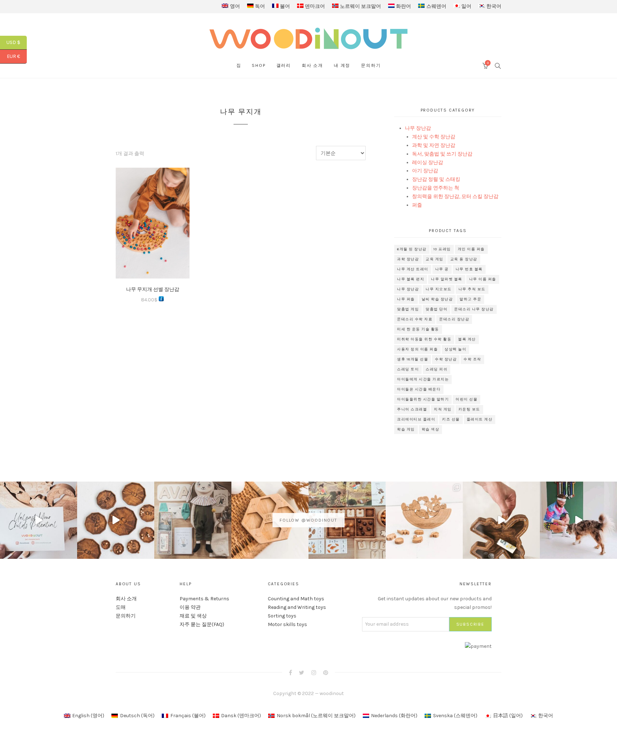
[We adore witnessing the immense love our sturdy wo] (192, 520)
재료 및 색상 (193, 616)
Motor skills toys (287, 624)
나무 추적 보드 (472, 289)
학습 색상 (431, 429)
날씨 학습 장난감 (437, 299)
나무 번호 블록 (469, 269)
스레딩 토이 (408, 369)
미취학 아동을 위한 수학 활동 (424, 339)
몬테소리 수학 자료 (414, 319)
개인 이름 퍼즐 (471, 249)
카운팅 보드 (469, 409)
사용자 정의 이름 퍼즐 (417, 349)
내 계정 (342, 65)
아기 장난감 (425, 171)
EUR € (17, 56)
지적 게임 (443, 409)
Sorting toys (282, 616)
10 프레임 (442, 249)
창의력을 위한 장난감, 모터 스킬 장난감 (455, 196)
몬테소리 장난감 (454, 319)
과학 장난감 (408, 259)
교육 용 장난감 (463, 259)
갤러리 (283, 65)
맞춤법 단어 (436, 309)
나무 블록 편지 (410, 279)
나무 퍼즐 (406, 299)
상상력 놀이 (455, 349)
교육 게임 (434, 259)
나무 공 (442, 269)
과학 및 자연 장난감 (433, 145)
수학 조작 (472, 359)
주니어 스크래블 (412, 409)
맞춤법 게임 (408, 309)
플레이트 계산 (480, 419)
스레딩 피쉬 (436, 369)
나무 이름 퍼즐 (482, 279)
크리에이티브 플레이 (416, 419)
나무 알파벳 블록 (446, 279)
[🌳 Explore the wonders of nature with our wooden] (424, 520)
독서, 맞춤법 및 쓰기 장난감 (442, 154)
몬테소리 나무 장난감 (474, 309)
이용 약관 (190, 607)
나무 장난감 (418, 128)
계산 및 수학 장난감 (433, 137)
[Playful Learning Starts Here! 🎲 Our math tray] (347, 520)
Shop (258, 65)
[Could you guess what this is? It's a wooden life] (269, 520)
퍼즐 (417, 205)
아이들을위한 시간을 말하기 (423, 399)
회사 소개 (312, 65)
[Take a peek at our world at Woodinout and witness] (501, 520)
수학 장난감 (446, 359)
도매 (121, 607)
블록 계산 (467, 339)
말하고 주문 (470, 299)
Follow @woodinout (308, 520)
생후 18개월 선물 (412, 359)
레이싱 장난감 (427, 162)
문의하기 (371, 65)
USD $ (16, 42)
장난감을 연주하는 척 (435, 188)
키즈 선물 (451, 419)
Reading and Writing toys (297, 607)
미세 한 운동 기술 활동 (418, 329)
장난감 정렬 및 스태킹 (436, 179)
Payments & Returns (204, 599)
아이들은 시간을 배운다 (419, 389)
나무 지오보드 (439, 289)
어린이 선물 (466, 399)
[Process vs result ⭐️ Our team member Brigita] (115, 520)
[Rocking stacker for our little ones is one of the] (38, 520)
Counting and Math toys (296, 599)
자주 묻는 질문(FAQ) (202, 624)
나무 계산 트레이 (412, 269)
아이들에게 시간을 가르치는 (423, 379)
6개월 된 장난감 (412, 249)
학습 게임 (406, 429)
